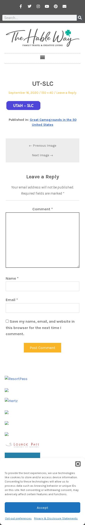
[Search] (80, 18)
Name (12, 278)
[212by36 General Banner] (22, 444)
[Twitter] (29, 6)
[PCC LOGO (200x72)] (6, 422)
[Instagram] (38, 6)
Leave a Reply (66, 93)
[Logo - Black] (6, 412)
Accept (42, 507)
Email (12, 300)
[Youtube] (47, 6)
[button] (78, 464)
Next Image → (42, 155)
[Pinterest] (56, 6)
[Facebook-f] (21, 6)
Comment (42, 209)
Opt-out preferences (18, 518)
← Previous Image (42, 146)
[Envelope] (64, 6)
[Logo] (6, 433)
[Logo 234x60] (6, 389)
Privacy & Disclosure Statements (56, 518)
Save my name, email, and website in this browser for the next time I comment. (40, 327)
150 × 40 (47, 93)
